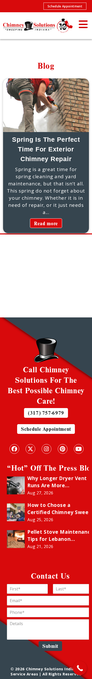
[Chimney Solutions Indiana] (36, 26)
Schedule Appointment (65, 6)
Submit (50, 645)
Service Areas (24, 673)
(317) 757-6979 (46, 412)
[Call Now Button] (80, 668)
